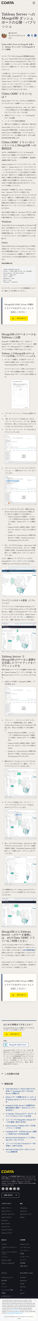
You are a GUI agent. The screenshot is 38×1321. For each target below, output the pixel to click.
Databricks (23, 1280)
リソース (4, 1287)
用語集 (3, 1293)
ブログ (3, 1284)
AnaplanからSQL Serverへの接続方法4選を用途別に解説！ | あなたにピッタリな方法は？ (21, 1107)
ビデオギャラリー (7, 1296)
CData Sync (23, 1208)
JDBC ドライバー (6, 1211)
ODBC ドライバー (7, 1208)
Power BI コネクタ (7, 1230)
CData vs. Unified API (8, 1263)
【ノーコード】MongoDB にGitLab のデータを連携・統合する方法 (21, 1121)
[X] (6, 1188)
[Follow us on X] (32, 35)
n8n (21, 1290)
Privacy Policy (15, 1310)
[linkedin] (3, 1188)
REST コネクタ (6, 1224)
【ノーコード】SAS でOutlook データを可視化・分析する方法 (21, 1144)
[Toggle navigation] (33, 3)
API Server (5, 1220)
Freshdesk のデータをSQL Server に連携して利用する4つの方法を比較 (21, 1133)
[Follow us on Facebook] (29, 35)
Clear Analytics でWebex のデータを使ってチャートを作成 (20, 1127)
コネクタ (4, 1244)
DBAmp (22, 1217)
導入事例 (4, 1280)
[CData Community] (18, 1188)
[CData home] (9, 3)
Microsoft (23, 1287)
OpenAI (22, 1293)
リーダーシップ (24, 1257)
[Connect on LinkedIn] (35, 35)
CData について (24, 1244)
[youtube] (10, 1188)
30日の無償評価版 (28, 950)
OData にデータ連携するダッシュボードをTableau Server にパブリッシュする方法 (21, 1099)
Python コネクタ (6, 1217)
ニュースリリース (25, 1247)
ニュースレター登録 (7, 1290)
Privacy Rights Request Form (15, 1313)
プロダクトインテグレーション (9, 1248)
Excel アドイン (6, 1227)
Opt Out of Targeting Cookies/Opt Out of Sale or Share (19, 1317)
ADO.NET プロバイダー (8, 1214)
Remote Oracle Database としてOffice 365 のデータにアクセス (20, 1138)
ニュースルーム (24, 1250)
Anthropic (23, 1277)
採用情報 (22, 1263)
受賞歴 (22, 1253)
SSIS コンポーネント (26, 1214)
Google (22, 1284)
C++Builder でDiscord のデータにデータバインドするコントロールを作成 (21, 1115)
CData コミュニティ (7, 1277)
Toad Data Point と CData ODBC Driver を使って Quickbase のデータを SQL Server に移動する (20, 1091)
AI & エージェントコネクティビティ (9, 1253)
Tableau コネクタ (7, 1233)
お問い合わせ (8, 1195)
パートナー (5, 1257)
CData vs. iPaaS (6, 1260)
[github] (14, 1188)
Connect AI (23, 1211)
